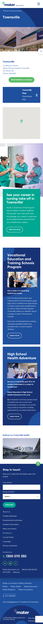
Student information (11, 524)
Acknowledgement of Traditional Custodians (21, 602)
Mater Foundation (26, 590)
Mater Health (16, 587)
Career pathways (10, 516)
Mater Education (30, 587)
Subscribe (9, 505)
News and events (9, 529)
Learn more (14, 335)
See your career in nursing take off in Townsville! (20, 198)
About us (6, 512)
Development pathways (12, 520)
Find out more (14, 229)
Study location (9, 492)
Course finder (8, 537)
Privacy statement (10, 546)
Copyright (7, 542)
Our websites (10, 596)
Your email (7, 483)
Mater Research (9, 590)
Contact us (7, 533)
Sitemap (16, 572)
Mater (5, 587)
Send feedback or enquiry (21, 80)
